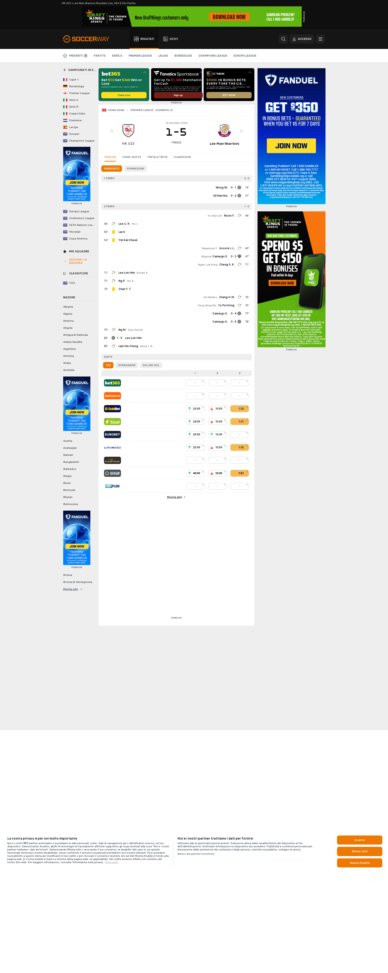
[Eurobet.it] (112, 434)
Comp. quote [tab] (131, 157)
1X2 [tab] (108, 365)
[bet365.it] (112, 382)
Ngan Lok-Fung (207, 264)
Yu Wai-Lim (215, 215)
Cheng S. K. (226, 264)
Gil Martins (210, 297)
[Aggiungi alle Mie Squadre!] (111, 130)
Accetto (359, 840)
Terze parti (111, 862)
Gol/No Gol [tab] (151, 365)
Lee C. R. (124, 224)
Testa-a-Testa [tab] (157, 157)
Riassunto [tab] (111, 168)
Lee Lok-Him (126, 273)
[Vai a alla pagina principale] (88, 39)
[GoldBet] (112, 408)
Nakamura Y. (209, 248)
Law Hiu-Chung (128, 346)
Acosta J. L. (226, 248)
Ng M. (122, 330)
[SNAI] (112, 473)
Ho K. (130, 281)
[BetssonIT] (112, 395)
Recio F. (229, 215)
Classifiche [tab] (182, 157)
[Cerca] (283, 38)
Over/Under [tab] (126, 365)
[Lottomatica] (112, 447)
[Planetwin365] (112, 460)
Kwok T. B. (146, 346)
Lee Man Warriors (224, 143)
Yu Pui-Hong (226, 305)
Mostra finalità (360, 862)
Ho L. (135, 224)
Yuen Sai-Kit (135, 330)
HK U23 (128, 143)
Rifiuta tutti (360, 851)
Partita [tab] (110, 157)
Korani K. (142, 273)
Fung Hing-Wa (207, 305)
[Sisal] (112, 421)
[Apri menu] (320, 38)
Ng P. (121, 281)
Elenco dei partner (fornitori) (195, 853)
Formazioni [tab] (135, 168)
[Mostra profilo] (128, 130)
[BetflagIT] (112, 486)
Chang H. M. (226, 297)
